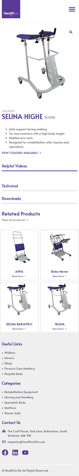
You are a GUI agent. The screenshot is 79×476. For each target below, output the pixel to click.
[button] (72, 9)
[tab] (39, 166)
